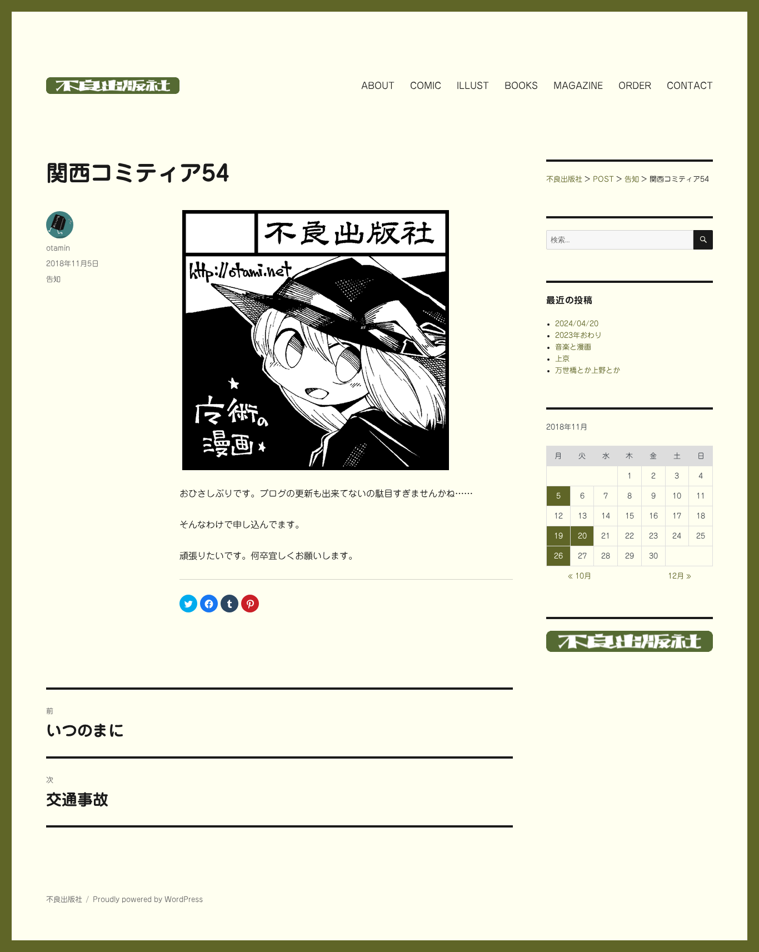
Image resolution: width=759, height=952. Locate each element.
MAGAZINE (578, 85)
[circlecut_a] (346, 340)
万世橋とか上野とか (587, 370)
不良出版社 (64, 899)
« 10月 (579, 576)
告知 (53, 279)
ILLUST (473, 85)
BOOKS (521, 85)
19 (558, 536)
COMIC (425, 85)
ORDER (634, 85)
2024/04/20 (576, 323)
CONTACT (690, 85)
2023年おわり (578, 335)
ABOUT (378, 85)
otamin (58, 248)
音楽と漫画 (573, 347)
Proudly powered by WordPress (148, 899)
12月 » (679, 576)
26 (558, 556)
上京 (562, 358)
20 (582, 536)
